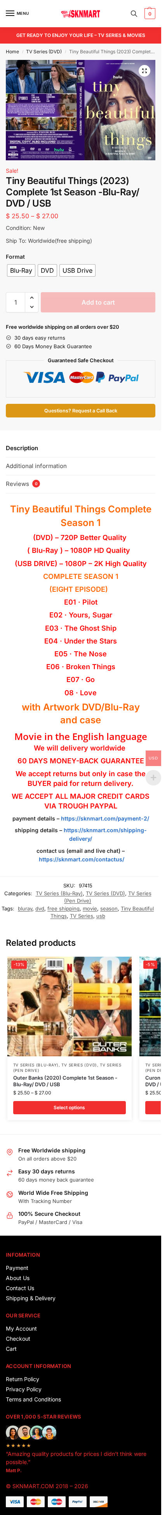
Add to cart (98, 302)
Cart (11, 1348)
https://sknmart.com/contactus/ (81, 859)
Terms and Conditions (33, 1399)
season (109, 908)
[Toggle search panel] (134, 13)
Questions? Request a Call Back (80, 411)
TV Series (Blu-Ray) (59, 893)
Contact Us (20, 1288)
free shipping (63, 908)
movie (90, 908)
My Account (21, 1328)
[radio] (21, 270)
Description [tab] (22, 448)
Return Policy (22, 1379)
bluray (25, 908)
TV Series (81, 916)
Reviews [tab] (22, 483)
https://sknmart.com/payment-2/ (105, 818)
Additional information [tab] (36, 466)
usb (100, 916)
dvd (39, 908)
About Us (18, 1278)
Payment (17, 1267)
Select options (69, 1107)
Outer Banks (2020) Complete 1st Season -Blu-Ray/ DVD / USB (65, 1081)
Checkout (18, 1338)
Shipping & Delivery (31, 1298)
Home (12, 51)
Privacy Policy (24, 1389)
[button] (149, 13)
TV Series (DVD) (44, 51)
